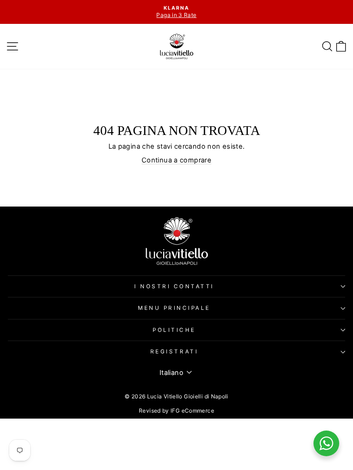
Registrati (174, 351)
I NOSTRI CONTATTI (174, 286)
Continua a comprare (176, 160)
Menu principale (174, 308)
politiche (174, 330)
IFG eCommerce (192, 410)
